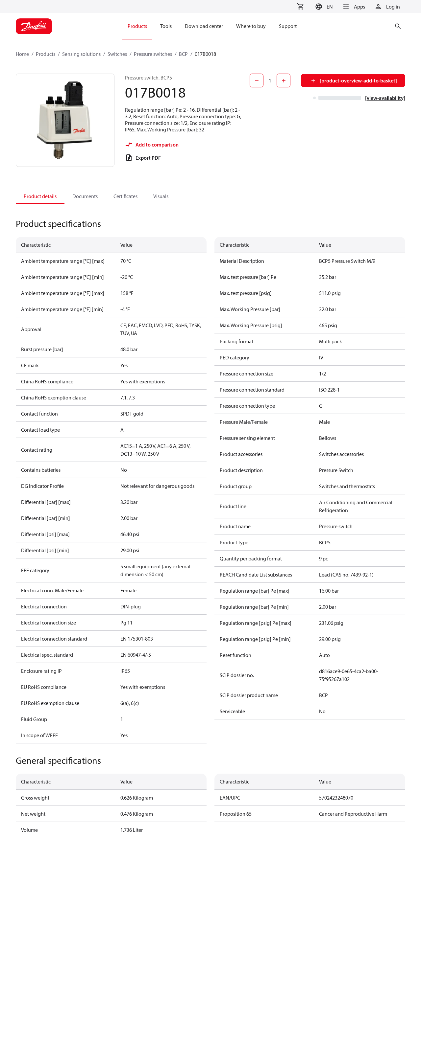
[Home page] (34, 26)
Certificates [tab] (125, 196)
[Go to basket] (300, 6)
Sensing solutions (81, 54)
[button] (323, 6)
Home (22, 54)
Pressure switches (153, 54)
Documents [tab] (85, 196)
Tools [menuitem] (166, 26)
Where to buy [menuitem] (251, 26)
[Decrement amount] (256, 80)
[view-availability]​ (385, 98)
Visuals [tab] (160, 196)
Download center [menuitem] (204, 26)
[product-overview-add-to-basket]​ (358, 80)
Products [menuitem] (137, 26)
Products (45, 54)
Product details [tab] (40, 196)
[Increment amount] (283, 80)
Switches (117, 54)
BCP (183, 54)
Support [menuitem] (288, 26)
